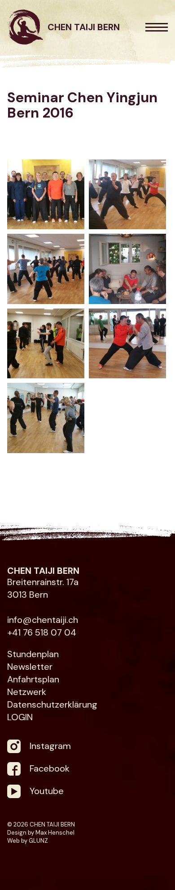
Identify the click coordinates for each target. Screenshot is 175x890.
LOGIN (20, 717)
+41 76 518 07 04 (41, 632)
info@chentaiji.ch (42, 620)
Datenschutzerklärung (52, 704)
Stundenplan (33, 654)
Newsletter (29, 666)
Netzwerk (26, 692)
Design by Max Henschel (40, 832)
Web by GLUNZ (27, 841)
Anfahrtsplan (33, 679)
